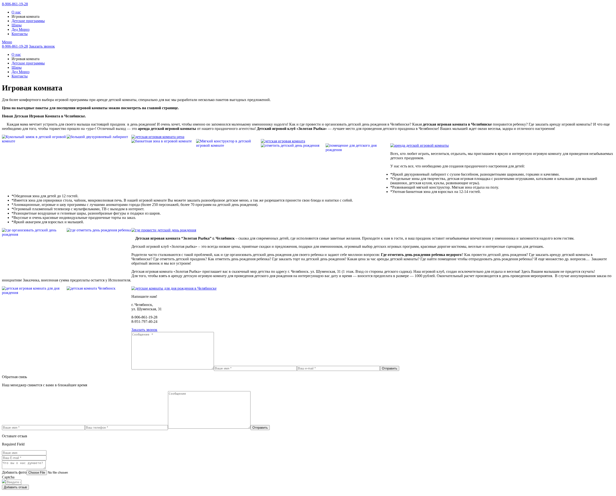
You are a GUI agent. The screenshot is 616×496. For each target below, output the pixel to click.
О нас (16, 12)
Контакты (20, 34)
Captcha (8, 477)
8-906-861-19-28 (15, 4)
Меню (7, 42)
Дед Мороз (20, 29)
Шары (17, 25)
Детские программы (28, 21)
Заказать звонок (42, 46)
